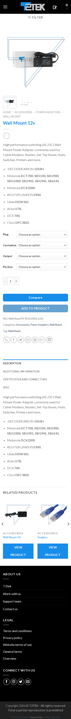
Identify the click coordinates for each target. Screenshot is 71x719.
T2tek (7, 586)
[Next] (61, 60)
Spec (6, 387)
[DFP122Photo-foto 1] (35, 60)
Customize (9, 245)
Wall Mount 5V (12, 537)
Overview (9, 658)
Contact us (10, 609)
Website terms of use (17, 644)
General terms (12, 651)
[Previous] (9, 60)
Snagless (42, 537)
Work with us (12, 594)
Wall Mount (12, 116)
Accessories (23, 112)
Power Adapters (48, 112)
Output (7, 256)
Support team (12, 601)
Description (12, 363)
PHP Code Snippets (20, 717)
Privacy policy (12, 638)
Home (7, 112)
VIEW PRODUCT (18, 551)
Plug (5, 234)
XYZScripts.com (52, 717)
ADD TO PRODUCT (35, 308)
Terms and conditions (17, 631)
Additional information (21, 371)
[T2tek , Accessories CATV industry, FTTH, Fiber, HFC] (33, 7)
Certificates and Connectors (25, 379)
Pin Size (8, 267)
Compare (35, 297)
